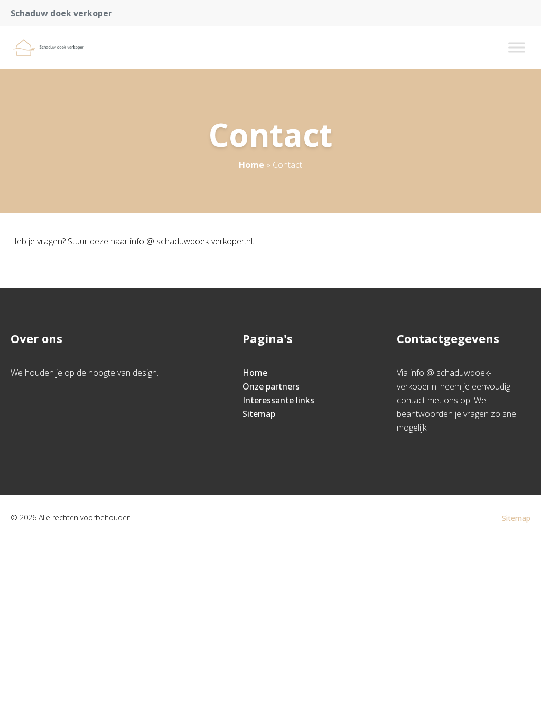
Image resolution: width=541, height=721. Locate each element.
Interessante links (278, 400)
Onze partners (271, 386)
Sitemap (258, 414)
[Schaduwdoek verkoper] (54, 47)
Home (251, 164)
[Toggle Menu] (516, 47)
